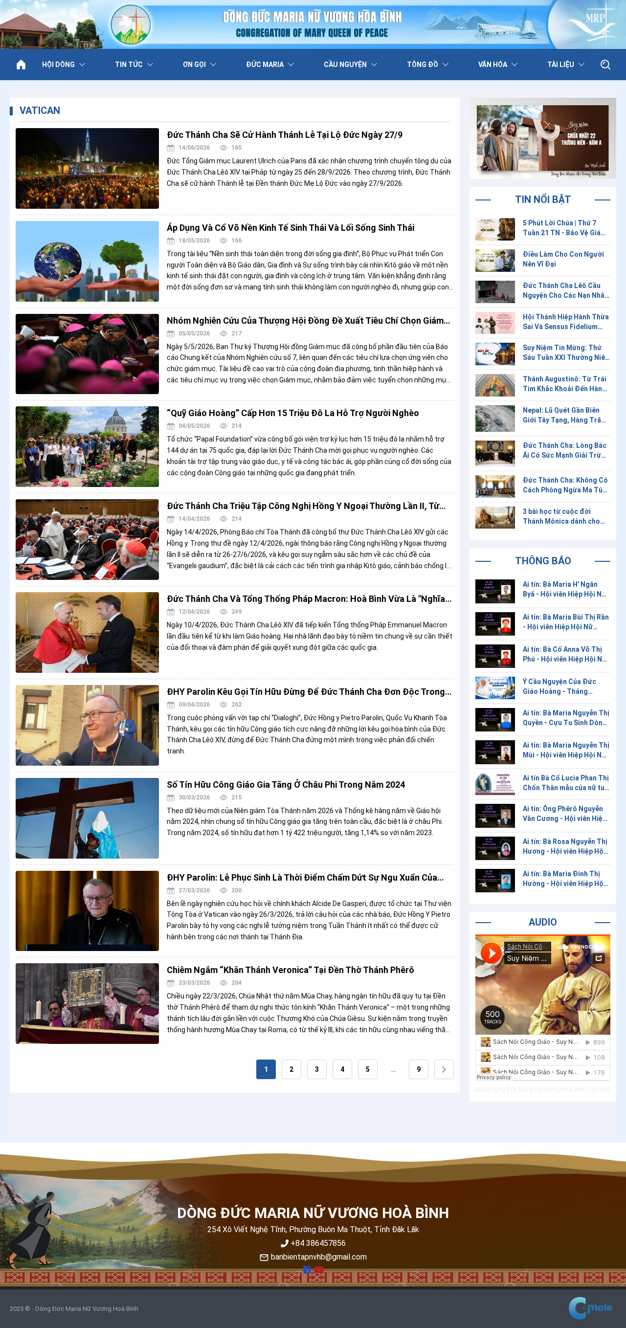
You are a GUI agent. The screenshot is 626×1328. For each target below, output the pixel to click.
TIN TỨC (129, 64)
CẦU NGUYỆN (345, 64)
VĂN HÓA (492, 64)
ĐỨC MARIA (265, 64)
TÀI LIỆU (560, 64)
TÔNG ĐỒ (422, 64)
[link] (266, 1069)
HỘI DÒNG (58, 64)
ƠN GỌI (194, 64)
